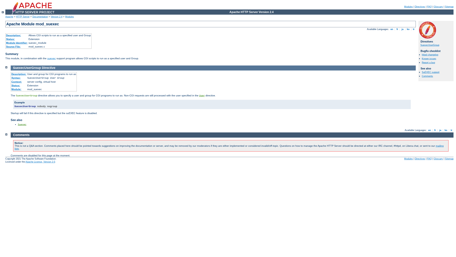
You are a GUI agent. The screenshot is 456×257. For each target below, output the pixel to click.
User (202, 95)
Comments (427, 76)
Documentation (40, 16)
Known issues (429, 58)
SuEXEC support (430, 72)
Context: (16, 81)
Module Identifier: (17, 42)
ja (402, 29)
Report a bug (428, 62)
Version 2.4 (56, 16)
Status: (10, 39)
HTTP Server (23, 16)
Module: (16, 89)
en (392, 29)
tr (413, 29)
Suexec (22, 124)
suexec (51, 58)
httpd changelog (430, 54)
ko (408, 29)
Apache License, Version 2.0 (40, 161)
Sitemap (449, 6)
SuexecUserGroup (429, 45)
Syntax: (16, 77)
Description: (13, 35)
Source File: (13, 46)
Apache (9, 16)
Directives (420, 6)
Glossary (438, 6)
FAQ (429, 6)
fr (397, 29)
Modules (408, 6)
